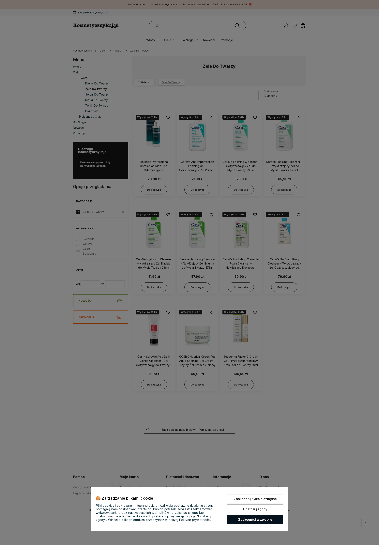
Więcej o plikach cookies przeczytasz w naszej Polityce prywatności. (159, 520)
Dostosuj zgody (255, 509)
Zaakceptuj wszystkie (255, 520)
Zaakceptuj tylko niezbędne (255, 499)
